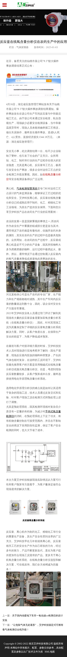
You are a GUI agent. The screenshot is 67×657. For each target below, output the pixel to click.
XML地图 (49, 651)
